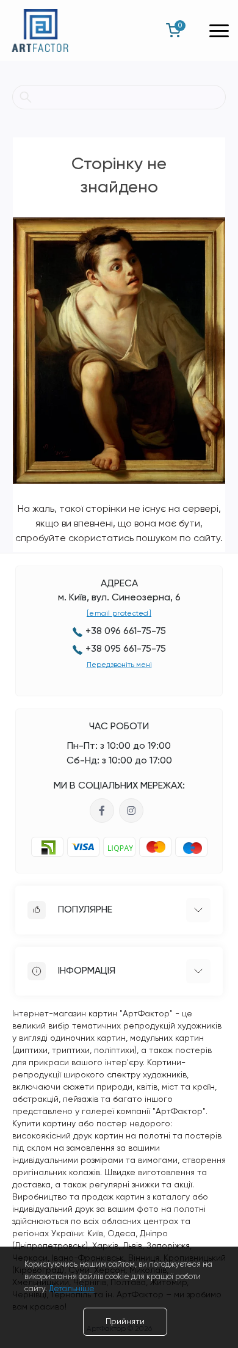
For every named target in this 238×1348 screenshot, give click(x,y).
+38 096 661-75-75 (125, 631)
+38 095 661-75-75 (125, 649)
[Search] (25, 97)
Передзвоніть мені (119, 665)
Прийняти (125, 1321)
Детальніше (72, 1289)
